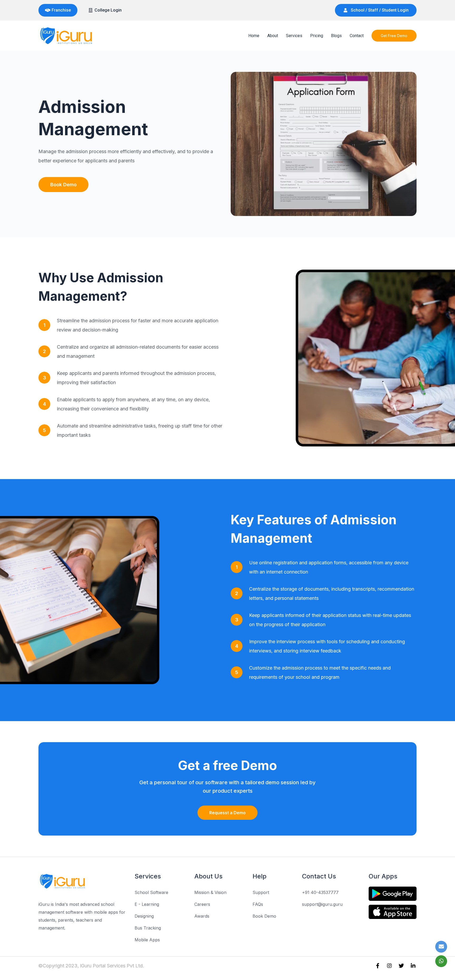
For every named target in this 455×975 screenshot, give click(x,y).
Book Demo (63, 184)
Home (253, 35)
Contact (357, 35)
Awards (201, 916)
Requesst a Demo (227, 812)
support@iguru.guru (322, 904)
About (272, 35)
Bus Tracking (148, 928)
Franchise (61, 10)
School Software (151, 892)
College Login (108, 10)
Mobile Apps (147, 939)
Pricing (316, 35)
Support (261, 892)
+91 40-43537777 (320, 892)
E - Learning (147, 904)
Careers (202, 904)
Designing (144, 916)
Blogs (336, 35)
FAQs (258, 904)
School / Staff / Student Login (380, 10)
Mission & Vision (210, 892)
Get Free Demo (394, 35)
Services (294, 35)
